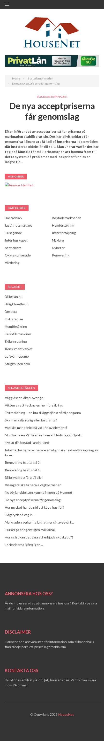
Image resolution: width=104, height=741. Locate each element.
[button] (7, 4)
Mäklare (58, 240)
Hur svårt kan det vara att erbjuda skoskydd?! (39, 537)
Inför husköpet (16, 240)
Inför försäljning (64, 233)
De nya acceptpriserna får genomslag (33, 500)
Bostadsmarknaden (52, 96)
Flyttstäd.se (14, 319)
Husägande (13, 233)
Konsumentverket (19, 349)
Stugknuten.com (17, 364)
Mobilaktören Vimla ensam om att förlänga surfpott (43, 435)
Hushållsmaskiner (18, 334)
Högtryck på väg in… (20, 515)
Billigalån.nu (13, 297)
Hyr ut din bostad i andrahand (27, 442)
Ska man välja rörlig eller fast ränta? (31, 420)
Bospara (11, 311)
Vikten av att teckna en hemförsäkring (34, 405)
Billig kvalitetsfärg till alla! (24, 477)
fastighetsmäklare (18, 225)
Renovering (60, 255)
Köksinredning (16, 341)
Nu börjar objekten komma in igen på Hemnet (38, 492)
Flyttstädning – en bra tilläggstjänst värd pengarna (43, 413)
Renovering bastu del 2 (22, 462)
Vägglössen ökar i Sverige (24, 398)
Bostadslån (13, 218)
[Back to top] (90, 727)
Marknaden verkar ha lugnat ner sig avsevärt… (39, 522)
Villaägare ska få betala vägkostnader (33, 485)
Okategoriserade (18, 255)
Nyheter (58, 248)
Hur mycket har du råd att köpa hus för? (34, 507)
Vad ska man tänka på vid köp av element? (36, 428)
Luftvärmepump (17, 356)
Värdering (12, 263)
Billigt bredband (17, 304)
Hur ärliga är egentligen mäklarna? (30, 530)
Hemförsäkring (63, 225)
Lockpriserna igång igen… (24, 545)
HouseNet (66, 714)
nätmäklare (13, 248)
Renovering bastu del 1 (22, 470)
